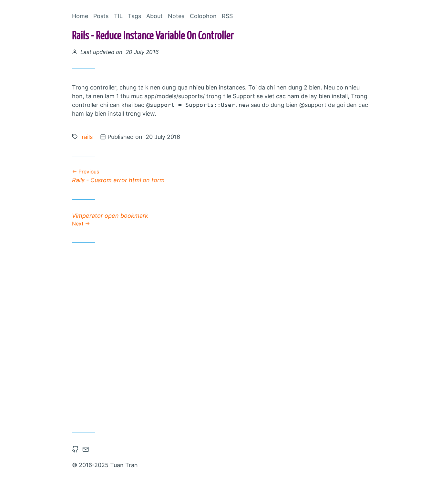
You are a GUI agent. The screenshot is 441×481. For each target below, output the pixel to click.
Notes (176, 16)
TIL (118, 16)
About (154, 16)
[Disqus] (220, 335)
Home (80, 16)
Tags (134, 16)
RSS (227, 16)
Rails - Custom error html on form (118, 176)
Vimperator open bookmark (110, 219)
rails (87, 136)
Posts (100, 16)
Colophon (203, 16)
